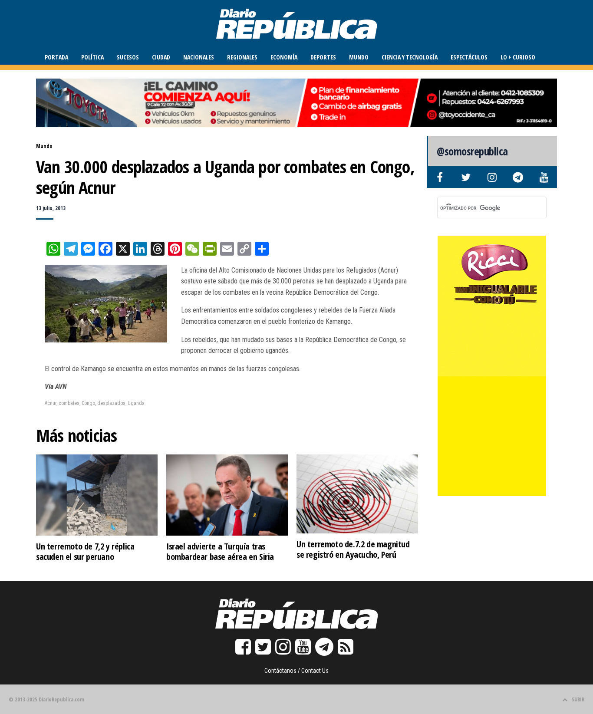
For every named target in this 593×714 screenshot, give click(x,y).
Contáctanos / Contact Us (296, 670)
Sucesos (128, 57)
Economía (283, 57)
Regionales (242, 57)
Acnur (50, 403)
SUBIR (578, 699)
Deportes (323, 57)
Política (92, 57)
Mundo (359, 57)
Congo (88, 403)
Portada (56, 57)
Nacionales (198, 57)
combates (69, 403)
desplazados (111, 403)
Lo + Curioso (518, 57)
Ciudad (161, 57)
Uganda (136, 403)
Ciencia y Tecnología (410, 57)
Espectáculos (469, 57)
